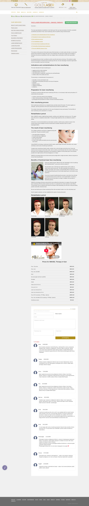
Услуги (36, 499)
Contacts (35, 12)
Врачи (40, 499)
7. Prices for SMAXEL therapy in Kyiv (39, 48)
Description (33, 25)
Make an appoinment (26, 7)
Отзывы (63, 499)
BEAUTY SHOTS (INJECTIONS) (18, 25)
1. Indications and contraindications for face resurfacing (43, 34)
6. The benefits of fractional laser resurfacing (40, 46)
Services (13, 12)
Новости (53, 499)
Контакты (68, 499)
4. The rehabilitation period (37, 41)
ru (74, 1)
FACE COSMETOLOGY (16, 32)
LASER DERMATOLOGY (16, 43)
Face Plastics (14, 35)
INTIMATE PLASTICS (16, 40)
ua (76, 1)
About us (23, 12)
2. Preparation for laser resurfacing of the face (41, 36)
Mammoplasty (14, 50)
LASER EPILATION (15, 45)
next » (38, 341)
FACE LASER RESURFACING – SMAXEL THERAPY (47, 22)
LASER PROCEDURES (16, 48)
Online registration (71, 22)
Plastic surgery (14, 27)
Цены (44, 499)
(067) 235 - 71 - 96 (62, 7)
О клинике (18, 499)
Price (18, 12)
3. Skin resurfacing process (37, 39)
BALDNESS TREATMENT (17, 38)
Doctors (29, 12)
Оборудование (30, 499)
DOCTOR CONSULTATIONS (17, 30)
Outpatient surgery (15, 53)
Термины (58, 499)
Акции (48, 499)
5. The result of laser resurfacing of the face (40, 43)
